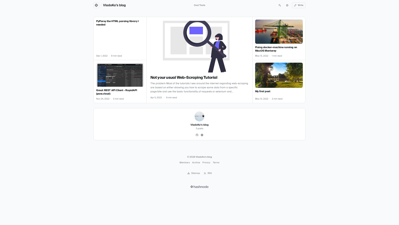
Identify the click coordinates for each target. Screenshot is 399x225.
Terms (216, 163)
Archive (196, 163)
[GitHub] (197, 135)
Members (185, 163)
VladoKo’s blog (114, 5)
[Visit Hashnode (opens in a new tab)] (199, 187)
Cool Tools (199, 5)
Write (300, 5)
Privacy (206, 163)
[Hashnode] (202, 135)
